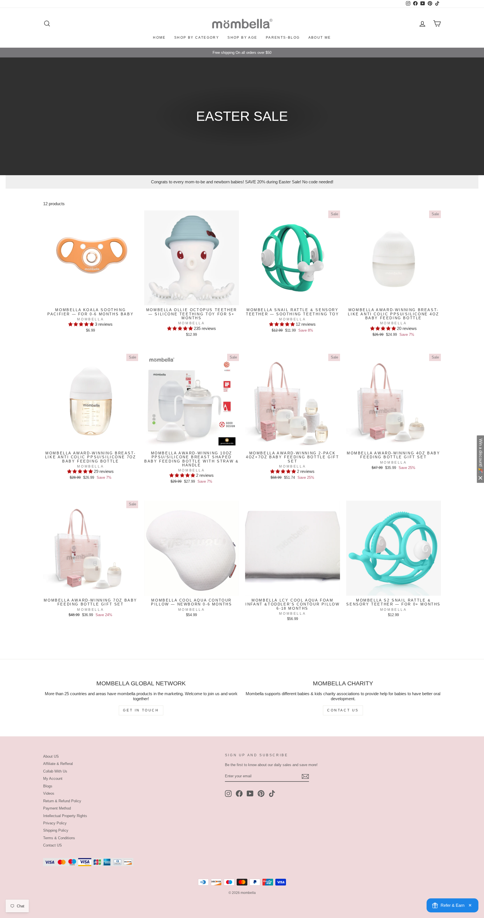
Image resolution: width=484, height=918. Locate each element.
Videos (48, 793)
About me (319, 38)
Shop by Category (196, 38)
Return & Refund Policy (62, 801)
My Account (52, 778)
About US (51, 756)
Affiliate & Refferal (58, 764)
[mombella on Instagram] (228, 793)
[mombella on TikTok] (272, 793)
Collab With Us (55, 771)
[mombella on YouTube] (250, 793)
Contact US (52, 845)
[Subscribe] (305, 776)
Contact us (343, 710)
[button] (81, 324)
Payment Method (57, 808)
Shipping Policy (55, 830)
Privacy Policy (55, 823)
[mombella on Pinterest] (261, 793)
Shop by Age (242, 38)
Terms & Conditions (59, 838)
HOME (159, 38)
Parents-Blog (283, 38)
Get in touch (141, 710)
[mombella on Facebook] (239, 793)
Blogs (47, 786)
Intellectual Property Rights (65, 816)
